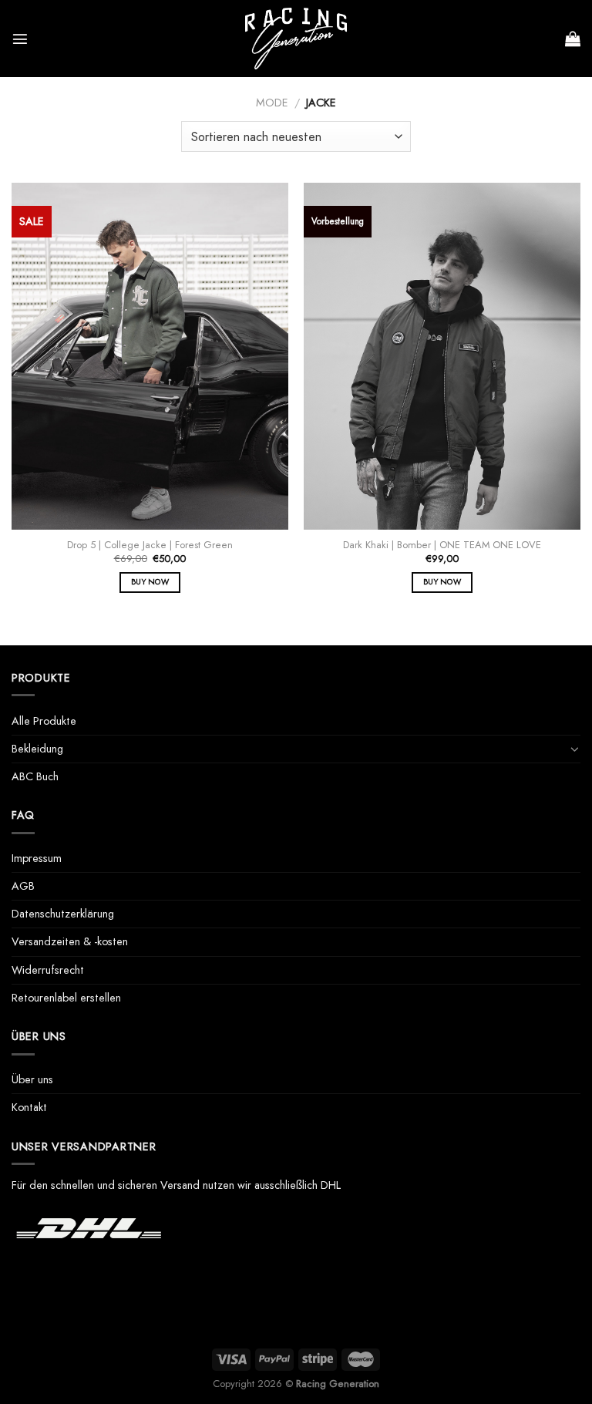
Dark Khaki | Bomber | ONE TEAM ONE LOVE (442, 545)
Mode (272, 102)
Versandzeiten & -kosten (70, 941)
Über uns (32, 1079)
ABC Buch (35, 776)
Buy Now (150, 582)
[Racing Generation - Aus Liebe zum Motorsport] (296, 38)
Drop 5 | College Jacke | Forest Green (150, 545)
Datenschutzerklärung (63, 913)
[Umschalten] (575, 748)
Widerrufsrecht (48, 970)
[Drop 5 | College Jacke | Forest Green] (150, 356)
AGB (23, 886)
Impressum (37, 858)
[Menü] (20, 38)
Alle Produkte (44, 721)
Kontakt (29, 1107)
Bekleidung (37, 748)
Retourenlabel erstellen (66, 997)
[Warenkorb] (572, 39)
